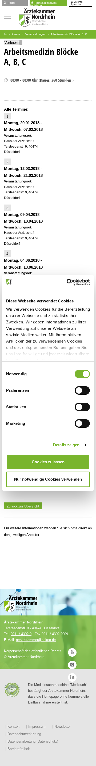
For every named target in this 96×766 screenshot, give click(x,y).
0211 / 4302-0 (21, 634)
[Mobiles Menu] (7, 16)
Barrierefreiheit (18, 749)
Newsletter (62, 726)
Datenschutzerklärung (24, 734)
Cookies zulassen (48, 462)
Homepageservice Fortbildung (43, 3)
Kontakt (13, 726)
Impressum (37, 726)
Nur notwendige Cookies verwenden (48, 479)
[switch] (82, 390)
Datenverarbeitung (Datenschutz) (32, 741)
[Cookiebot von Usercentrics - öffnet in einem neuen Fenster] (68, 282)
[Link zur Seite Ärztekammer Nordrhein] (5, 34)
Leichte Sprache (77, 3)
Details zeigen (66, 445)
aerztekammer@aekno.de (36, 640)
